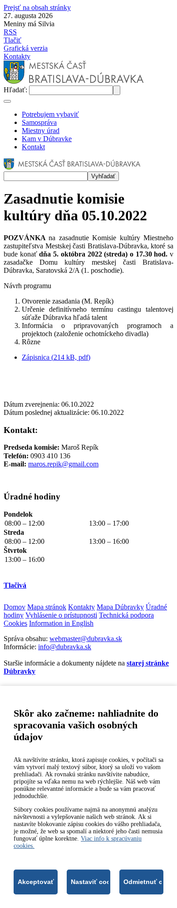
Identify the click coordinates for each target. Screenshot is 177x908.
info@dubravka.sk (64, 647)
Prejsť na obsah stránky (37, 7)
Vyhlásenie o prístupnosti (61, 615)
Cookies (15, 623)
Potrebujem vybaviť (50, 114)
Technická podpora (126, 615)
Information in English (61, 623)
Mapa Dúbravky (120, 607)
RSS (10, 32)
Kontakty (17, 56)
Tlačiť (12, 40)
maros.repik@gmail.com (63, 464)
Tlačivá (15, 585)
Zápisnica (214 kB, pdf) (56, 357)
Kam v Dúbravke (47, 139)
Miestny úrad (40, 130)
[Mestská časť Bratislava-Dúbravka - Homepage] (74, 81)
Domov (14, 607)
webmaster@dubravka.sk (85, 638)
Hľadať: (16, 90)
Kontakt (33, 147)
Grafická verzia (26, 48)
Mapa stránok (46, 607)
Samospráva (39, 122)
